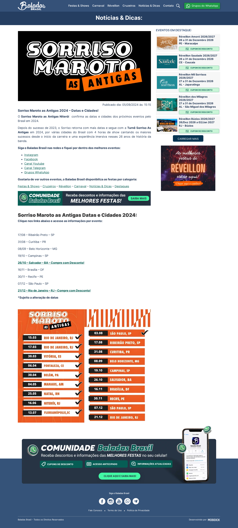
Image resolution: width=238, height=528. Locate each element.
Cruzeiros (129, 5)
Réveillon (113, 5)
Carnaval (98, 5)
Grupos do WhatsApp (205, 5)
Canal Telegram (35, 168)
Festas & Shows (78, 5)
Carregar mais (188, 138)
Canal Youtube (34, 163)
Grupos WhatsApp (36, 172)
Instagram (31, 155)
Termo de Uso (115, 510)
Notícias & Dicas (149, 5)
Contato (168, 5)
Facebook (31, 159)
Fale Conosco (95, 510)
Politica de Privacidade (138, 510)
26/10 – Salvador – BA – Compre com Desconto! (51, 262)
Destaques (122, 186)
